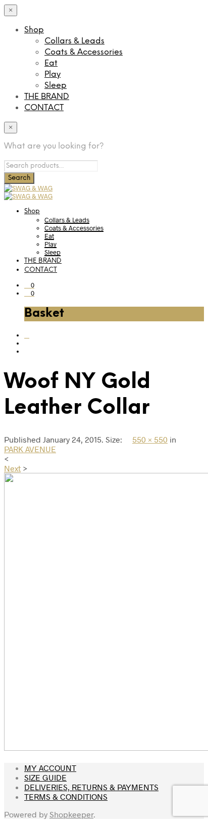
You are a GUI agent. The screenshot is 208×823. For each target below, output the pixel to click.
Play (52, 74)
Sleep (55, 85)
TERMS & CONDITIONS (66, 796)
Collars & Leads (74, 41)
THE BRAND (46, 96)
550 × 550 (150, 439)
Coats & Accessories (83, 52)
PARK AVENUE (30, 449)
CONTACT (44, 108)
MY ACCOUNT (50, 767)
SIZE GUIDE (45, 777)
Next (12, 468)
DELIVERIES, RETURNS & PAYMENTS (91, 787)
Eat (51, 63)
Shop (34, 30)
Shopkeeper (71, 814)
